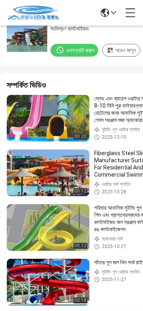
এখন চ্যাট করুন (80, 50)
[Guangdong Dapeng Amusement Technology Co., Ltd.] (33, 13)
